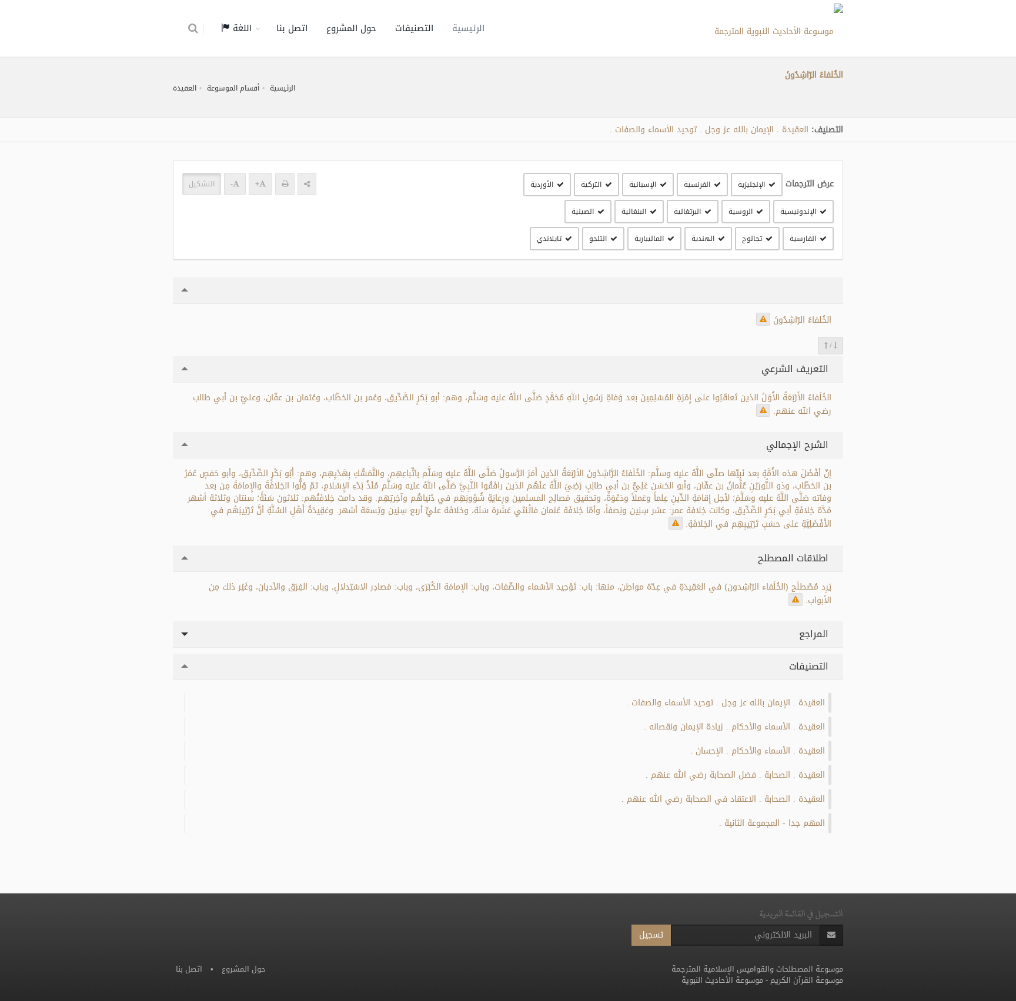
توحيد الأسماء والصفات (656, 130)
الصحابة (777, 775)
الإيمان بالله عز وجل (739, 130)
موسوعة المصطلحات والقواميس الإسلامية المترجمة (757, 969)
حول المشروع (351, 28)
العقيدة (184, 88)
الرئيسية (468, 28)
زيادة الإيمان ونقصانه (686, 727)
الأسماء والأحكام (760, 727)
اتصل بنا (292, 28)
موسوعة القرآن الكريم (806, 980)
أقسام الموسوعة (233, 88)
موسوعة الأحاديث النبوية (722, 980)
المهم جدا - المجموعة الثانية (774, 823)
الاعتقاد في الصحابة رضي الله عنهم (691, 799)
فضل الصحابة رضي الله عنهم (703, 775)
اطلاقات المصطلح (794, 558)
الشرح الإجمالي (798, 445)
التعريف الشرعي (796, 369)
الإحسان (709, 751)
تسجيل (651, 935)
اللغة (241, 28)
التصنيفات (414, 28)
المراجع (815, 634)
